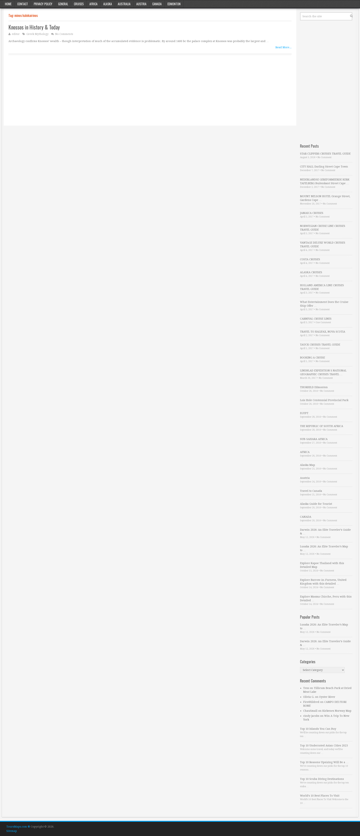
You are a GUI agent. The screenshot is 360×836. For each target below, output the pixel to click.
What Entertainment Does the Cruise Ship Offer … (324, 303)
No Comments (64, 33)
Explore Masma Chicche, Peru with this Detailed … (326, 598)
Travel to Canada (311, 490)
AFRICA (305, 451)
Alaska (107, 4)
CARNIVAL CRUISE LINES (316, 318)
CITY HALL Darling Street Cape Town (324, 166)
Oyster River (327, 696)
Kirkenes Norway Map (336, 710)
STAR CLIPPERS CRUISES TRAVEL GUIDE (325, 153)
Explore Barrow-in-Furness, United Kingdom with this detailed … (323, 581)
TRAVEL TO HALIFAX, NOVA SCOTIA (322, 331)
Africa (93, 4)
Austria (141, 4)
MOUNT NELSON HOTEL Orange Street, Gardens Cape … (325, 198)
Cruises (79, 4)
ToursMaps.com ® (18, 826)
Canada (157, 4)
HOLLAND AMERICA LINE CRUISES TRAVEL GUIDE (322, 287)
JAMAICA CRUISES (311, 212)
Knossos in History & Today (34, 27)
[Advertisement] (120, 94)
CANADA (305, 516)
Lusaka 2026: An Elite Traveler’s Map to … (324, 548)
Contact (22, 4)
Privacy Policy (43, 4)
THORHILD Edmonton (314, 387)
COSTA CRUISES (310, 259)
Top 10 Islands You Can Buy (318, 728)
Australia (124, 4)
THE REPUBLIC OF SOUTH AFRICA (321, 426)
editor (16, 33)
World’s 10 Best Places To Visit (319, 795)
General (63, 4)
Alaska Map (307, 464)
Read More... (283, 47)
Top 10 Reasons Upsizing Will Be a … (324, 762)
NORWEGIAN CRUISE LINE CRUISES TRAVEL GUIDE (322, 227)
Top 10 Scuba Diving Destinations (322, 778)
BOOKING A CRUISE (312, 357)
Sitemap (11, 830)
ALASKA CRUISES (311, 272)
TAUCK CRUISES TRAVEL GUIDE (320, 344)
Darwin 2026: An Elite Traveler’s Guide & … (325, 531)
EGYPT (304, 413)
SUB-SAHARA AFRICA (314, 439)
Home (8, 4)
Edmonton (174, 4)
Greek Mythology (37, 33)
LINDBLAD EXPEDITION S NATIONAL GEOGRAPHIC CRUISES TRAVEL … (323, 372)
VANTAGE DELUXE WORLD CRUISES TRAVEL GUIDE (322, 244)
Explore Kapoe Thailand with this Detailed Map (322, 565)
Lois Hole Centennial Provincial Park (324, 400)
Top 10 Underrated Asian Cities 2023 (324, 745)
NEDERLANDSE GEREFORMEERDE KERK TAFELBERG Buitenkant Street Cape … (325, 181)
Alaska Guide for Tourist (316, 503)
